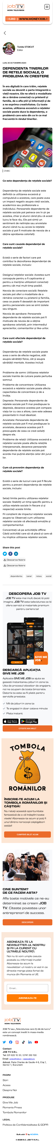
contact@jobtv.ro (15, 1059)
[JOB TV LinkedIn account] (30, 1042)
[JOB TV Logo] (12, 1020)
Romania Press (12, 1107)
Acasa (6, 1085)
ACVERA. (34, 1134)
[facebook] (11, 554)
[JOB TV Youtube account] (36, 1042)
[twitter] (5, 554)
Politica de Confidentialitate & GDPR (25, 1124)
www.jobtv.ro (29, 1059)
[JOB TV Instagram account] (17, 1042)
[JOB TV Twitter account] (4, 1042)
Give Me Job (10, 1102)
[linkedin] (16, 554)
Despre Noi (10, 1090)
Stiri (5, 1080)
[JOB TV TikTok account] (23, 1042)
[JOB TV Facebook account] (10, 1042)
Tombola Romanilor (15, 1112)
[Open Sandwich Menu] (47, 7)
